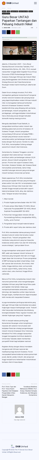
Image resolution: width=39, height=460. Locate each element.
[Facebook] (4, 32)
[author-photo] (19, 414)
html (8, 11)
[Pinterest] (13, 32)
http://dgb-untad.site (19, 420)
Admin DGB (7, 27)
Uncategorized (6, 13)
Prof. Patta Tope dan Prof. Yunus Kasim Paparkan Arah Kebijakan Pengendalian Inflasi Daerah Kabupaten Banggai (10, 392)
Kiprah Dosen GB (23, 11)
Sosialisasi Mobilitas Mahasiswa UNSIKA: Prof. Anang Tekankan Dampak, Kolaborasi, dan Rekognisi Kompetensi (28, 391)
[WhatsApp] (18, 32)
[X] (9, 32)
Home (3, 8)
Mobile (30, 11)
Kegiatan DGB (14, 11)
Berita (9, 8)
